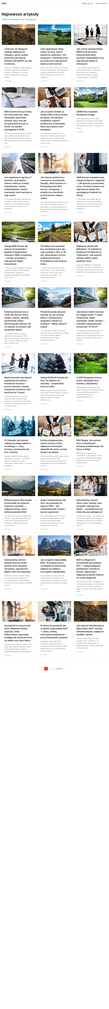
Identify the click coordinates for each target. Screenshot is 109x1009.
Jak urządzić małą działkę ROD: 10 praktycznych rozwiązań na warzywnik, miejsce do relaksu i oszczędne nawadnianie (53, 566)
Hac (4, 3)
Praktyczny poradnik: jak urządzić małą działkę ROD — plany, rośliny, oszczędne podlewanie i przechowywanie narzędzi (53, 631)
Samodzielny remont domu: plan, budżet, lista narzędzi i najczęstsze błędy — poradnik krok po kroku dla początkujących (89, 506)
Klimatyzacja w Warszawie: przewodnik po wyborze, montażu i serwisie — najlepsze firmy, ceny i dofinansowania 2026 (18, 506)
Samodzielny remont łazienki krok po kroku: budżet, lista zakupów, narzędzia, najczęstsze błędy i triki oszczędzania (17, 566)
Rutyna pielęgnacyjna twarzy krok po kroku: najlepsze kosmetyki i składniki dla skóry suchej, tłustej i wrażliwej (53, 446)
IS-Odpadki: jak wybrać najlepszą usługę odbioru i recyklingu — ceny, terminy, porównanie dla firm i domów (17, 446)
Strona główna (101, 3)
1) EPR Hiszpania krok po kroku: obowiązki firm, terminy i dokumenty (89, 380)
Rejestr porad (87, 3)
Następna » (59, 669)
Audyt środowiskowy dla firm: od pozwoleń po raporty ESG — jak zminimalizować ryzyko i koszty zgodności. (53, 506)
